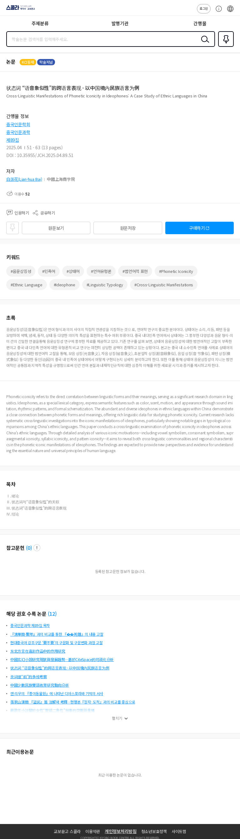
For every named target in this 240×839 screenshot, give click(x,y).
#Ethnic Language (26, 285)
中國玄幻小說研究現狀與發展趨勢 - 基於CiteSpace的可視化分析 (62, 659)
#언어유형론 (101, 271)
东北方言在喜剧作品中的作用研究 (37, 651)
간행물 (199, 23)
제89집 (12, 140)
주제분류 (40, 23)
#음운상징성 (21, 271)
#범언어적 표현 (135, 271)
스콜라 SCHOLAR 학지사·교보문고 (19, 9)
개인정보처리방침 (121, 831)
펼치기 (117, 718)
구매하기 (197, 228)
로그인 (204, 8)
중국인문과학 (18, 132)
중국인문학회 (18, 124)
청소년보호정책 (154, 831)
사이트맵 (179, 831)
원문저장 (128, 228)
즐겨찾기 (225, 46)
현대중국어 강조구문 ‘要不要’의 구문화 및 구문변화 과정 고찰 (56, 642)
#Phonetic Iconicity (176, 271)
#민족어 (48, 271)
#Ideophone (64, 285)
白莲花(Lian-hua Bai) (24, 179)
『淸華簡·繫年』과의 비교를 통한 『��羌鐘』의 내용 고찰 (56, 634)
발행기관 (120, 23)
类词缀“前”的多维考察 (28, 676)
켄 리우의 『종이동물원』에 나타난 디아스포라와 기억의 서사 (56, 693)
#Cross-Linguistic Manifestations (163, 285)
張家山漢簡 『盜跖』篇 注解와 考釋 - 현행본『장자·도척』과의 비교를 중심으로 (72, 701)
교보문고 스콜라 (67, 831)
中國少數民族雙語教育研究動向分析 (39, 685)
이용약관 (92, 831)
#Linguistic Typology (105, 285)
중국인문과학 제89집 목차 (30, 625)
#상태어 (73, 271)
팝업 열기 (36, 547)
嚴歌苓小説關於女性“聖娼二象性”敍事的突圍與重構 (52, 710)
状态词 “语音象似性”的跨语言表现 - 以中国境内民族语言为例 (59, 667)
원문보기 (56, 228)
